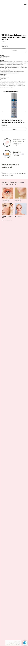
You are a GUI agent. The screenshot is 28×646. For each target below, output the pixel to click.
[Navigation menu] (25, 4)
